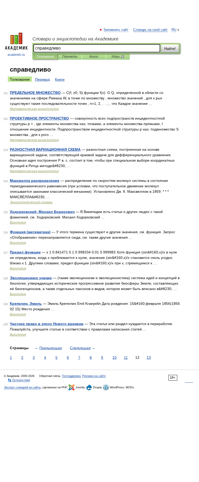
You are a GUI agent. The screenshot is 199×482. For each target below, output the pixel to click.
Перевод (42, 79)
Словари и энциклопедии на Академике (75, 39)
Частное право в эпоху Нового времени (46, 324)
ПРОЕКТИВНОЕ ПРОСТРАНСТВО (39, 118)
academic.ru (16, 55)
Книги (93, 56)
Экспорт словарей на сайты (22, 387)
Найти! (170, 48)
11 (126, 357)
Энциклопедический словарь (31, 202)
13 (149, 357)
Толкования (45, 56)
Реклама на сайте (94, 375)
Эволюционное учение (31, 278)
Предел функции (25, 252)
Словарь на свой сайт (150, 30)
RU (174, 30)
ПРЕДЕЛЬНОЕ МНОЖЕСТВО (35, 93)
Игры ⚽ (118, 56)
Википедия (18, 222)
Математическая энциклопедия (34, 109)
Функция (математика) (30, 232)
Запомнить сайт (116, 30)
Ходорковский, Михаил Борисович (42, 212)
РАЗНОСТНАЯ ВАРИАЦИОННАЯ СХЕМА (45, 149)
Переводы (69, 56)
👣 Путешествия (19, 380)
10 (114, 357)
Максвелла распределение (34, 180)
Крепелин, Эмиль (26, 303)
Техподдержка (71, 375)
